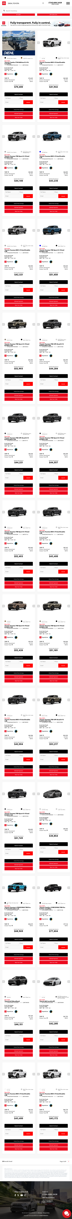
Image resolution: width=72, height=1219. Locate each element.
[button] (33, 42)
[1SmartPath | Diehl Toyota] (36, 23)
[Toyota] (4, 3)
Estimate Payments (18, 113)
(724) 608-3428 (55, 2)
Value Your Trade (18, 117)
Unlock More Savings (19, 109)
